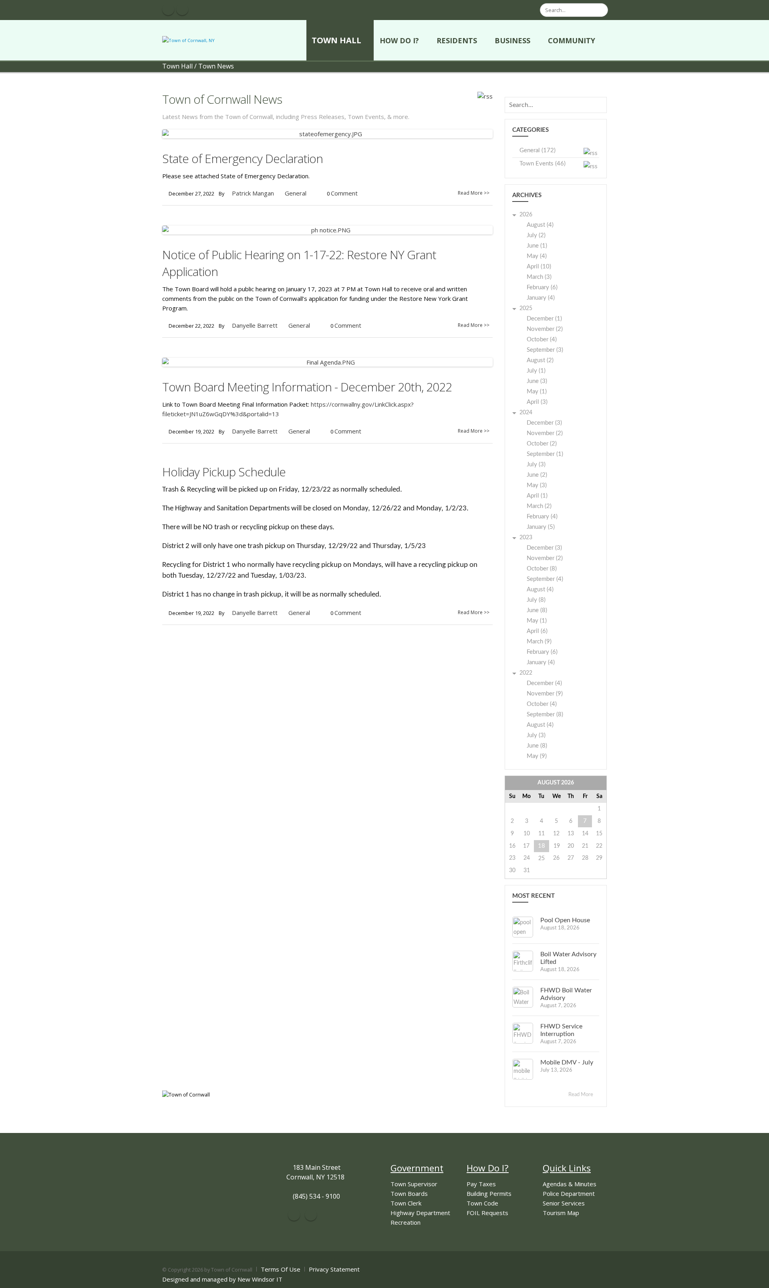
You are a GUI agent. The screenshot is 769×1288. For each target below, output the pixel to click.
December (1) (544, 319)
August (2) (540, 360)
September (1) (545, 454)
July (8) (536, 600)
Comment (344, 193)
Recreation (406, 1222)
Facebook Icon (168, 9)
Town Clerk (406, 1203)
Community (571, 40)
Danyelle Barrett (255, 325)
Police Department (569, 1193)
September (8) (545, 715)
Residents (457, 40)
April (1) (537, 496)
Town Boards (409, 1193)
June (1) (537, 246)
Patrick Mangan (253, 193)
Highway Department (420, 1213)
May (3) (537, 485)
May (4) (537, 256)
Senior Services (564, 1203)
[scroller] (755, 1278)
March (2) (539, 506)
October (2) (542, 444)
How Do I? (399, 40)
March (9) (539, 642)
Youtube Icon (182, 9)
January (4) (541, 298)
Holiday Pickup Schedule (224, 472)
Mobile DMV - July (566, 1062)
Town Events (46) (542, 164)
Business (512, 40)
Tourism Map (561, 1213)
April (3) (537, 402)
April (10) (539, 267)
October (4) (542, 340)
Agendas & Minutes (569, 1184)
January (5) (541, 527)
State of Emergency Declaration (242, 158)
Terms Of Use (280, 1269)
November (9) (545, 694)
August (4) (540, 225)
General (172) (537, 150)
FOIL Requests (487, 1213)
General (295, 193)
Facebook (294, 1215)
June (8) (537, 610)
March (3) (539, 277)
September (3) (545, 350)
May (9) (537, 756)
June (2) (537, 475)
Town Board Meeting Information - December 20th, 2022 (307, 387)
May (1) (537, 392)
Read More (581, 1094)
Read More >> (473, 192)
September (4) (545, 579)
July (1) (536, 371)
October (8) (542, 569)
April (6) (537, 631)
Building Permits (489, 1193)
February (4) (542, 517)
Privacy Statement (334, 1269)
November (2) (545, 329)
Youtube (311, 1215)
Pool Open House (565, 920)
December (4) (544, 683)
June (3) (537, 381)
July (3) (536, 465)
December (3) (544, 423)
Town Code (482, 1203)
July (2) (536, 235)
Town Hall (336, 40)
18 (541, 846)
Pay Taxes (481, 1184)
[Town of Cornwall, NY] (188, 40)
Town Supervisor (414, 1184)
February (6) (542, 287)
